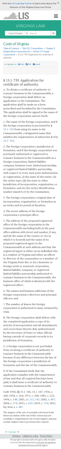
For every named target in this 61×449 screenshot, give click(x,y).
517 (32, 399)
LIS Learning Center (22, 3)
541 (37, 399)
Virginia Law (30, 25)
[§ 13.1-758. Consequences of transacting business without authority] (5, 64)
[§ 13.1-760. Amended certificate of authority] (15, 64)
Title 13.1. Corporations (32, 48)
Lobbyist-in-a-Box (30, 436)
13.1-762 (8, 129)
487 (20, 407)
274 (15, 403)
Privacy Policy (46, 436)
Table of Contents (11, 48)
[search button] (53, 33)
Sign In (45, 445)
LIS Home (16, 436)
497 (52, 399)
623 (30, 403)
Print (22, 64)
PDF (29, 64)
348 (15, 399)
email (37, 64)
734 (46, 403)
